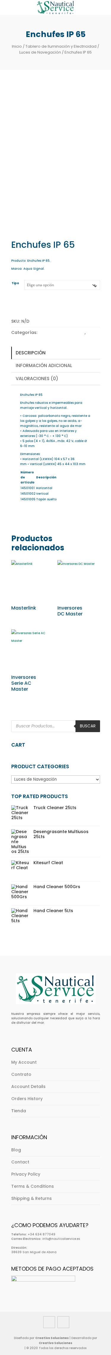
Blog (16, 1150)
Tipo (15, 283)
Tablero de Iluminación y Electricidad (60, 46)
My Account (24, 1062)
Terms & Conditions (32, 1186)
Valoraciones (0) (37, 378)
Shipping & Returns (31, 1198)
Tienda (18, 1111)
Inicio (17, 46)
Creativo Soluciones (52, 1338)
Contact (20, 1162)
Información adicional (44, 365)
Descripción (31, 353)
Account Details (28, 1086)
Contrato (21, 1074)
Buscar (88, 726)
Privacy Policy (25, 1174)
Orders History (27, 1099)
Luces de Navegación (40, 52)
